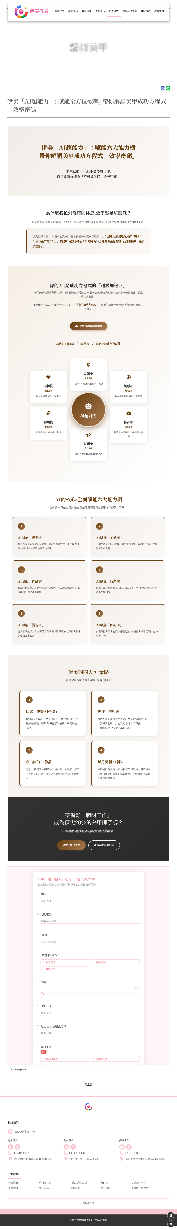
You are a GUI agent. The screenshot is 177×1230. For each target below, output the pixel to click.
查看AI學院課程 (71, 844)
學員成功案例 (130, 11)
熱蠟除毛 (75, 1188)
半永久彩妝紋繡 (78, 1182)
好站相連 (145, 11)
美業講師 (13, 1182)
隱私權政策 (88, 1203)
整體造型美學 (138, 1182)
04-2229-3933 (77, 1153)
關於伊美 (59, 11)
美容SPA (44, 1188)
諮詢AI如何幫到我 (104, 845)
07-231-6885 (132, 1153)
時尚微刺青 (45, 1182)
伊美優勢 (114, 11)
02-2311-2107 (21, 1153)
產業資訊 (100, 11)
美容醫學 (105, 1188)
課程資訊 (73, 11)
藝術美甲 (105, 1182)
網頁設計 (103, 1220)
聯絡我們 (159, 11)
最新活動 (86, 11)
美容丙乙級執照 (140, 1188)
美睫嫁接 (13, 1188)
